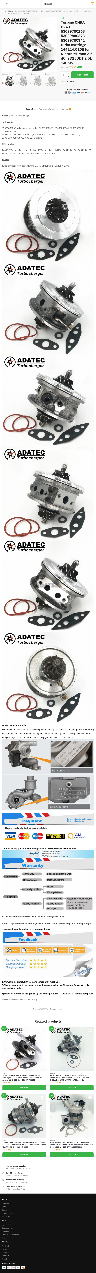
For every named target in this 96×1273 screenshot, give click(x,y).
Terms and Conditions (10, 1234)
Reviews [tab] (64, 109)
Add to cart (82, 74)
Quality (4, 1210)
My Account (6, 1225)
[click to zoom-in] (29, 44)
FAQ (3, 1237)
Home (4, 11)
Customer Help (8, 1228)
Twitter (4, 1249)
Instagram (6, 1252)
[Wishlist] (42, 1030)
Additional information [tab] (48, 109)
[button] (53, 44)
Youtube (5, 1259)
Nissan (10, 11)
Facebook (5, 1246)
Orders (4, 1207)
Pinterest (5, 1256)
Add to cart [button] (24, 1088)
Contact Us (6, 1231)
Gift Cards (6, 1216)
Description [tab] (30, 109)
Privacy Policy (7, 1213)
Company (5, 1203)
